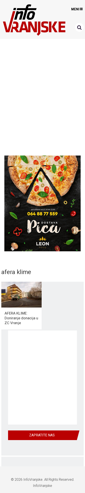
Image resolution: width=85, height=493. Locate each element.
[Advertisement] (42, 96)
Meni (75, 9)
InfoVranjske (32, 479)
